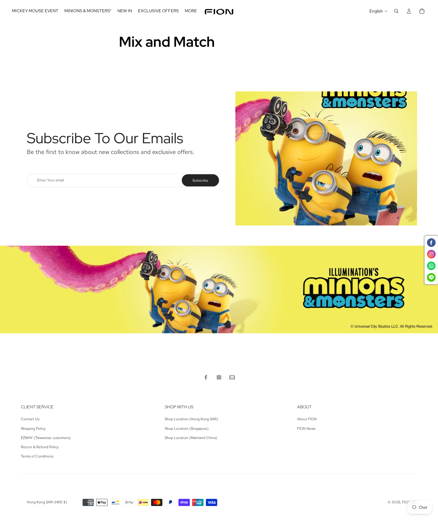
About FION (307, 419)
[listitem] (191, 11)
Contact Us (30, 419)
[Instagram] (219, 377)
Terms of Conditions (37, 456)
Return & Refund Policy (40, 447)
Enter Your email (50, 180)
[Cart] (421, 11)
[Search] (396, 11)
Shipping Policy (33, 428)
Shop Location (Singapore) (187, 428)
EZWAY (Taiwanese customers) (46, 437)
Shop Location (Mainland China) (191, 437)
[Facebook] (205, 377)
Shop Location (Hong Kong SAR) (191, 419)
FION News (306, 428)
